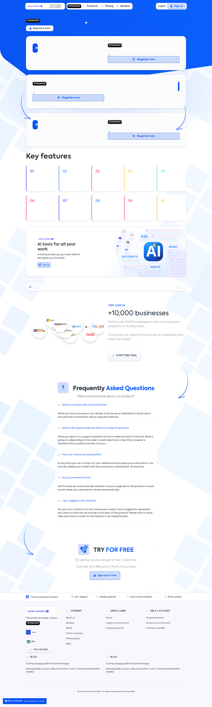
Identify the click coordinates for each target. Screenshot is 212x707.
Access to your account (158, 623)
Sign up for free (107, 575)
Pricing (109, 6)
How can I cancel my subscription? (82, 455)
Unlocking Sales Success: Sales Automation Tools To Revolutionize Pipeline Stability (63, 670)
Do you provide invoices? (76, 478)
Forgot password (114, 628)
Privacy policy (73, 639)
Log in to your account (117, 623)
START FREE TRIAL (126, 355)
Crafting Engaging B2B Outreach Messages (47, 664)
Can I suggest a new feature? (79, 501)
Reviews (125, 6)
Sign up (178, 6)
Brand (69, 628)
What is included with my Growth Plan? (84, 405)
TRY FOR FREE (40, 650)
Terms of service (74, 633)
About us (70, 618)
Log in (161, 6)
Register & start (41, 28)
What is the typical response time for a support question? (95, 428)
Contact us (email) (155, 628)
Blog (68, 644)
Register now (146, 59)
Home (109, 618)
